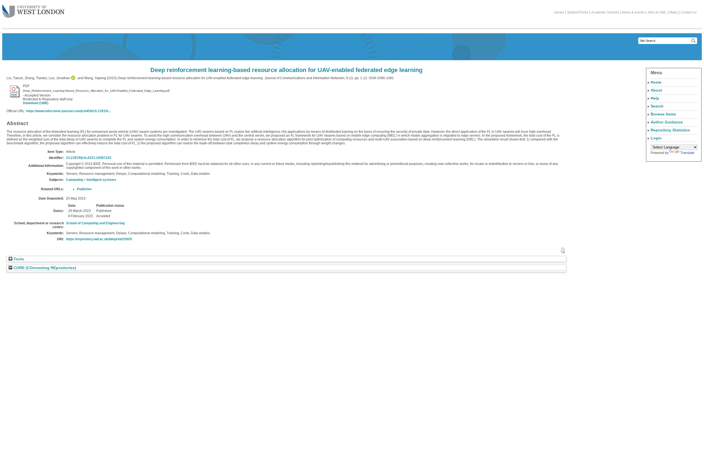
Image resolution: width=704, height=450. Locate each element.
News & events (633, 12)
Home (656, 82)
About (656, 90)
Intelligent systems (101, 180)
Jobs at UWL (656, 12)
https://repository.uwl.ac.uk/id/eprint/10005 (99, 239)
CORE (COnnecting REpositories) (44, 268)
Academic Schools (605, 12)
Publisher (84, 189)
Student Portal (577, 12)
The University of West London (33, 11)
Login (656, 138)
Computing (74, 180)
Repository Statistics (670, 130)
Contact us (689, 12)
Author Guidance (667, 122)
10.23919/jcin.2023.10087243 (88, 158)
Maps (673, 12)
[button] (563, 250)
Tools (18, 259)
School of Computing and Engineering (95, 223)
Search (657, 106)
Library (559, 12)
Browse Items (663, 114)
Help (655, 98)
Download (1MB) (35, 103)
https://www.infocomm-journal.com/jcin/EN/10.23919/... (68, 111)
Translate (687, 153)
